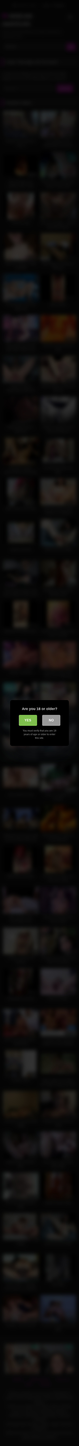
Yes (28, 720)
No (51, 720)
